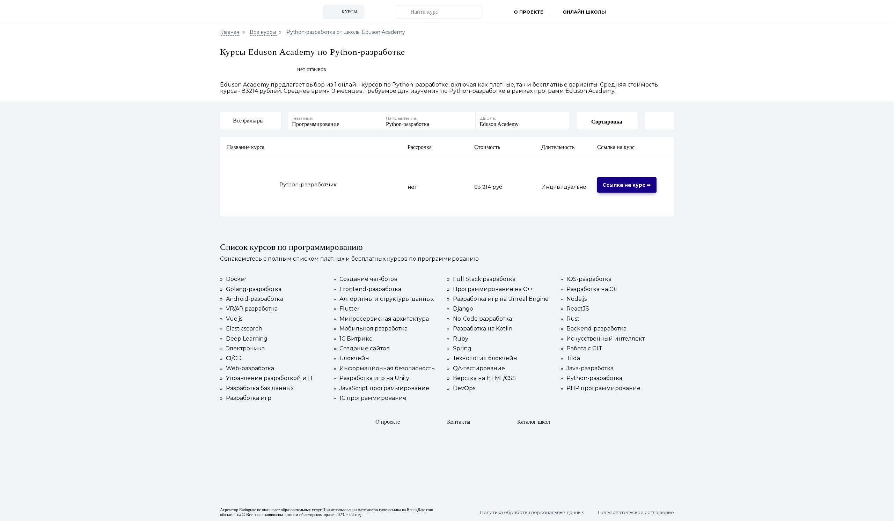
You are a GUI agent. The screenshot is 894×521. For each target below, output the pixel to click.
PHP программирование (600, 388)
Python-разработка (591, 378)
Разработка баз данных (257, 388)
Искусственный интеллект (602, 339)
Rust (570, 319)
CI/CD (231, 358)
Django (460, 309)
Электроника (242, 348)
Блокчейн (351, 358)
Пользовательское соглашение (636, 512)
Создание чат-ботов (365, 279)
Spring (459, 348)
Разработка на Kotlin (479, 329)
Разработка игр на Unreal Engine (498, 299)
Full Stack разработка (481, 279)
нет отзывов (311, 69)
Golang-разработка (250, 289)
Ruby (457, 339)
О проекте (528, 12)
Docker (233, 279)
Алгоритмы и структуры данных (384, 299)
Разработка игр (245, 398)
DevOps (461, 388)
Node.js (573, 299)
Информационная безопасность (384, 368)
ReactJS (574, 309)
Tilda (570, 358)
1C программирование (370, 398)
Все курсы (263, 32)
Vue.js (231, 319)
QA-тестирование (476, 368)
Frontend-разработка (367, 289)
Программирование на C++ (490, 289)
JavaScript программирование (381, 388)
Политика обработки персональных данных (532, 512)
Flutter (347, 309)
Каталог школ (533, 422)
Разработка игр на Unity (371, 378)
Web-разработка (247, 368)
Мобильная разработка (371, 329)
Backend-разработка (593, 329)
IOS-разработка (585, 279)
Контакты (458, 422)
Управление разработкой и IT (267, 378)
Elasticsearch (241, 329)
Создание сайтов (362, 348)
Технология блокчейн (482, 358)
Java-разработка (587, 368)
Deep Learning (244, 339)
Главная (229, 32)
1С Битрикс (353, 339)
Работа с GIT (581, 348)
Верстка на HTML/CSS (481, 378)
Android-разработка (251, 299)
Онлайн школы (584, 12)
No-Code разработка (479, 319)
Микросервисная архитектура (381, 319)
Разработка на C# (588, 289)
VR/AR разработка (249, 309)
